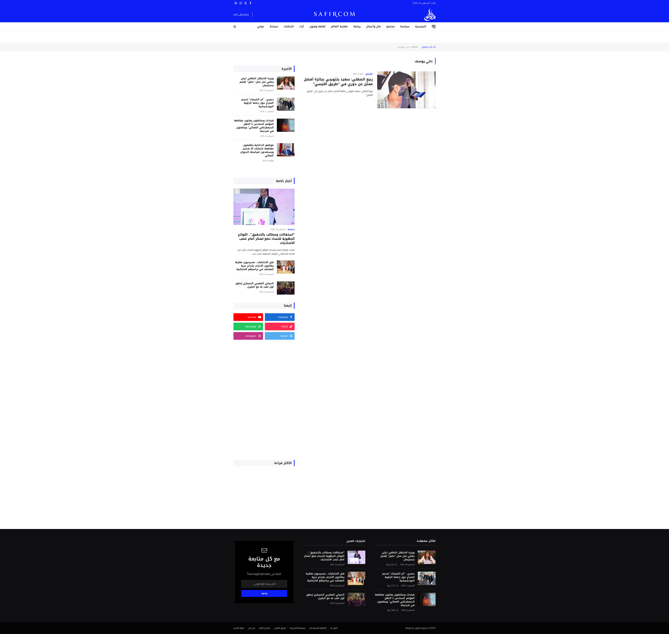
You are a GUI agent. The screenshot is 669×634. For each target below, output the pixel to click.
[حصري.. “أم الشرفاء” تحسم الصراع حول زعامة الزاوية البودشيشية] (286, 104)
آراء (301, 26)
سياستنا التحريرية (298, 628)
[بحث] (235, 26)
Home (415, 47)
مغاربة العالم (339, 26)
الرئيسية (420, 26)
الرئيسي (369, 73)
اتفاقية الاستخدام (318, 628)
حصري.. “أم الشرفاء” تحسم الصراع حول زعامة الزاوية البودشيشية (257, 103)
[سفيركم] (430, 15)
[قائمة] (434, 26)
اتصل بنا (333, 628)
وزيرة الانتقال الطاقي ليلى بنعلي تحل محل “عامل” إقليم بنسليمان (257, 82)
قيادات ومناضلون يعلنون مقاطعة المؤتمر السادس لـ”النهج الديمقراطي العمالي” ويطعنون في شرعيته (254, 126)
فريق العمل (280, 628)
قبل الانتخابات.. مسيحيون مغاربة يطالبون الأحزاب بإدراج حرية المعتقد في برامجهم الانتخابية (254, 266)
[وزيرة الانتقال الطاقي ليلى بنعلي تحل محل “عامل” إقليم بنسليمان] (286, 83)
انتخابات (289, 26)
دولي (260, 26)
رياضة (356, 26)
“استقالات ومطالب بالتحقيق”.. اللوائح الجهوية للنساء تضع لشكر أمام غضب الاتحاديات (266, 238)
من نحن (251, 628)
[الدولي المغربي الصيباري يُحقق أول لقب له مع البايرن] (286, 288)
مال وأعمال (373, 26)
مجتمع (390, 26)
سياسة (404, 26)
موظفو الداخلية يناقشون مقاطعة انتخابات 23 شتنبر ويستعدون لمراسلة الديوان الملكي (257, 150)
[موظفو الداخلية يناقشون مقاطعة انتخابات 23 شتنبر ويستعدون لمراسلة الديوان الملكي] (286, 150)
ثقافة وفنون (317, 26)
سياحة (274, 26)
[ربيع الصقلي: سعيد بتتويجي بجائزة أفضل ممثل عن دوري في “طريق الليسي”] (406, 89)
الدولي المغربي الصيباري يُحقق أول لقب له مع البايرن (255, 285)
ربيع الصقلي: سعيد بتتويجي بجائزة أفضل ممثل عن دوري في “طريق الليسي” (338, 81)
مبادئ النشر (264, 628)
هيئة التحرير (238, 628)
